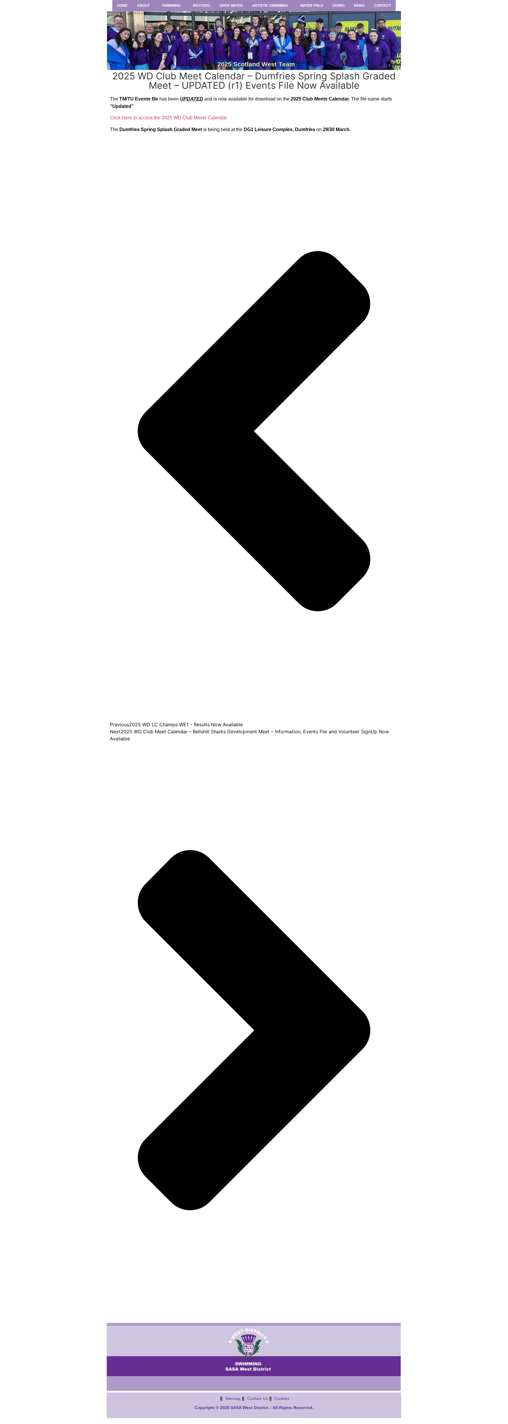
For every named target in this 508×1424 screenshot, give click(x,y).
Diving (338, 6)
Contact (382, 6)
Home (122, 6)
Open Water (231, 6)
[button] (144, 5)
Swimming (171, 6)
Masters (201, 6)
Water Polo (311, 6)
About (143, 6)
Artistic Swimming (270, 6)
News (359, 6)
